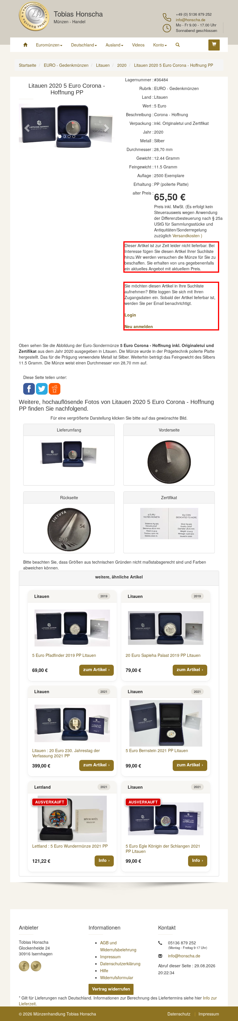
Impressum (110, 956)
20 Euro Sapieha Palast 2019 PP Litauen (163, 655)
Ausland (113, 45)
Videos (138, 45)
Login (130, 315)
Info (103, 860)
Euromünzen (47, 45)
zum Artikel (95, 669)
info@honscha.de (190, 19)
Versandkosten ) (187, 235)
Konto (158, 45)
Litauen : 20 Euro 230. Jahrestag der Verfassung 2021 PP (66, 752)
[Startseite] (25, 44)
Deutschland (82, 45)
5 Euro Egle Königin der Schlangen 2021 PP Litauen (163, 848)
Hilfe (104, 970)
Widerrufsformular (116, 977)
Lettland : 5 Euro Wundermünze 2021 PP (70, 846)
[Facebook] (24, 966)
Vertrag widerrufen (111, 989)
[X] (36, 966)
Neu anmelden (139, 326)
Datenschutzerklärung (120, 963)
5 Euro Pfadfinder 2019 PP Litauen (64, 655)
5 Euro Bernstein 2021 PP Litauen (157, 750)
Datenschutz (178, 1014)
